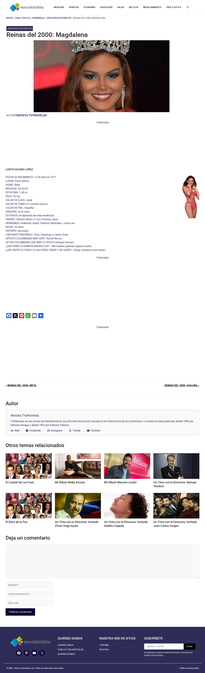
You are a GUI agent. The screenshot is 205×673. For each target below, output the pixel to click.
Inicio (9, 18)
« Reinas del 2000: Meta (21, 385)
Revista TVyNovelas (31, 115)
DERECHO (74, 7)
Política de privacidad (189, 668)
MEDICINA (59, 7)
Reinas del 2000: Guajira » (182, 385)
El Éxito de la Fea (16, 522)
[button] (188, 7)
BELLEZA (133, 7)
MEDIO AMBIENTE (152, 7)
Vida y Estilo (22, 18)
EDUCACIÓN (106, 7)
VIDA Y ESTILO (173, 7)
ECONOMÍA (89, 7)
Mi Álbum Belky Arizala (70, 482)
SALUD (120, 7)
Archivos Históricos (59, 18)
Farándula (38, 18)
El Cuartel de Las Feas (20, 482)
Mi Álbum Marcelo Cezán (120, 482)
